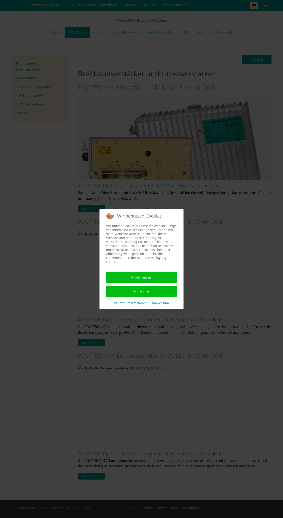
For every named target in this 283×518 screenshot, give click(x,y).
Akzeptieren (141, 277)
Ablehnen (141, 291)
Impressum (160, 303)
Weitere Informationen (131, 303)
